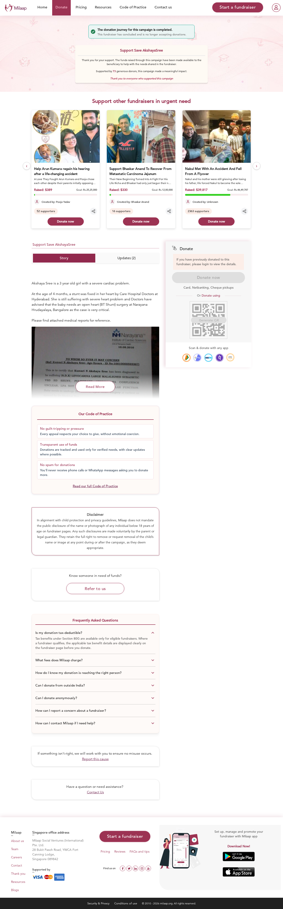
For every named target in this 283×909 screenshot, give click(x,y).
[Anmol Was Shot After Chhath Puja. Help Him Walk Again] (217, 136)
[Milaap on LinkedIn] (136, 868)
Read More (95, 387)
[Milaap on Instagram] (142, 868)
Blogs (15, 890)
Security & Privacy (98, 903)
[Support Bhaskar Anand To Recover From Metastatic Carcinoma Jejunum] (66, 136)
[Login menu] (276, 7)
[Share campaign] (93, 211)
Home (42, 7)
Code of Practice (133, 7)
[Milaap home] (14, 7)
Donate (61, 7)
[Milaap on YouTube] (148, 868)
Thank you (18, 874)
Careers (16, 857)
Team (14, 849)
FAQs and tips (139, 851)
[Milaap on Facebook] (123, 868)
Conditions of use (126, 903)
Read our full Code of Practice (95, 486)
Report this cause (95, 759)
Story (64, 258)
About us (17, 841)
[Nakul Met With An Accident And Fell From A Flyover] (141, 136)
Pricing (81, 7)
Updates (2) (126, 258)
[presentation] (27, 166)
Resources (103, 7)
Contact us (163, 7)
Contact (16, 865)
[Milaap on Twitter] (129, 868)
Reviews (119, 851)
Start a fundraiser (125, 836)
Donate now (65, 221)
